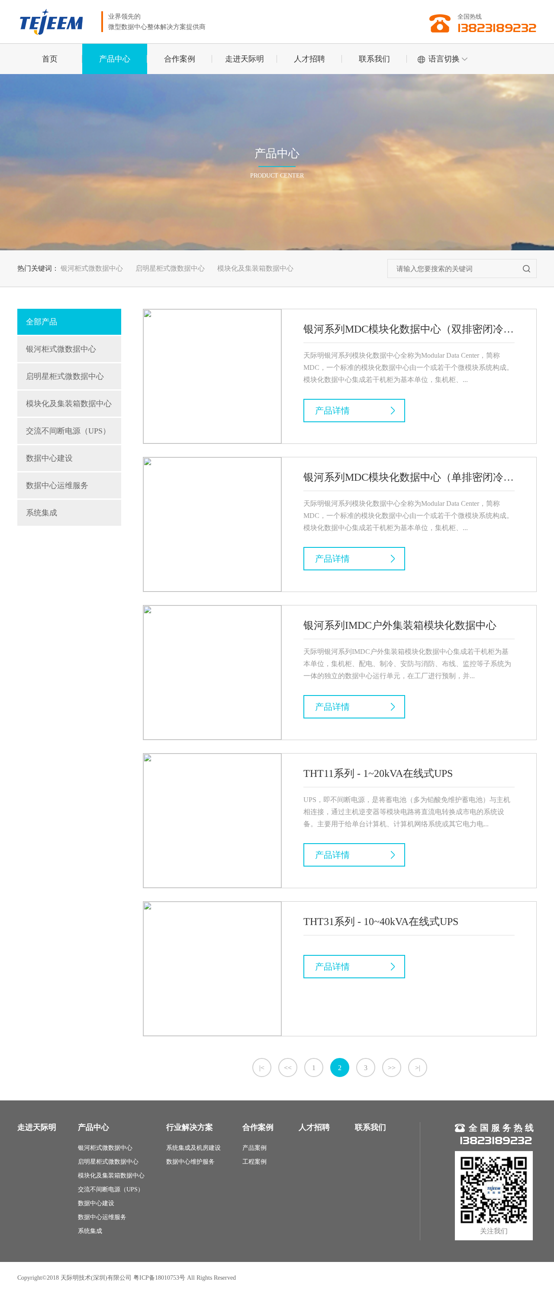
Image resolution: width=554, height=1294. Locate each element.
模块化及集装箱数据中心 (255, 268)
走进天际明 (244, 59)
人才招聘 (309, 59)
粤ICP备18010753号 (159, 1278)
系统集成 (41, 512)
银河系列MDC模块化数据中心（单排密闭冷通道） (409, 477)
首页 (50, 59)
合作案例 (179, 59)
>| (417, 1067)
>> (392, 1067)
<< (288, 1067)
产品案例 (254, 1148)
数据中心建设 (49, 458)
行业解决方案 (189, 1127)
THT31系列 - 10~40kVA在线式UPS (380, 921)
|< (261, 1067)
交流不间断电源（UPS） (68, 431)
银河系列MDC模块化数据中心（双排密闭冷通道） (409, 329)
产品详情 (332, 410)
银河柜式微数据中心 (92, 268)
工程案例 (254, 1161)
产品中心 (114, 59)
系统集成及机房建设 (193, 1148)
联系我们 (374, 59)
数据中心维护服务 (190, 1161)
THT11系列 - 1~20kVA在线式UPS (378, 773)
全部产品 (41, 321)
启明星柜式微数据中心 (170, 268)
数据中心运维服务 (57, 485)
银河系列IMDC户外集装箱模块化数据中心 (399, 625)
